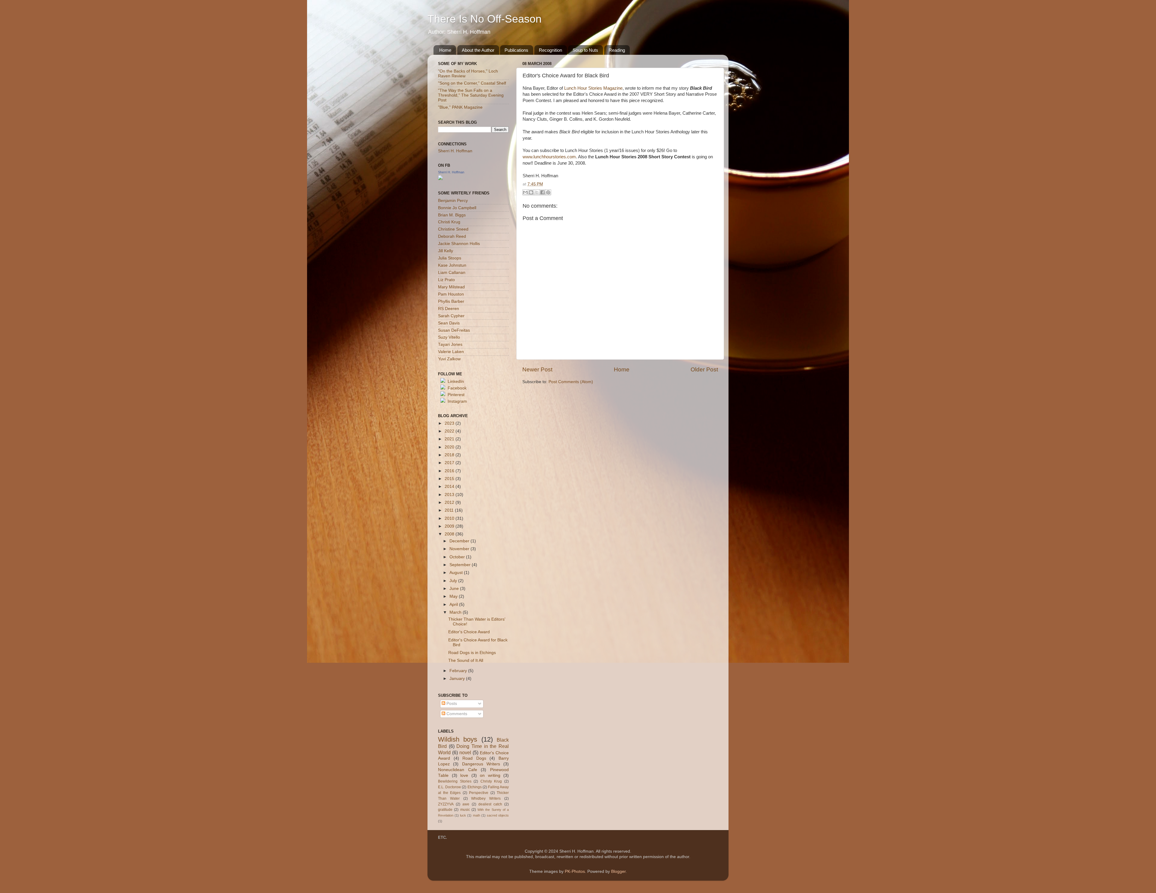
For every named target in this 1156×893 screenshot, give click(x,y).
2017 (450, 462)
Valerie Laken (451, 351)
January (457, 678)
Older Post (704, 369)
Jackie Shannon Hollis (459, 243)
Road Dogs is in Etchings (472, 652)
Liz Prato (446, 280)
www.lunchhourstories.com (549, 156)
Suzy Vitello (449, 337)
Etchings (475, 787)
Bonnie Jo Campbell (457, 208)
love (464, 775)
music (465, 810)
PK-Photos (575, 871)
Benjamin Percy (453, 200)
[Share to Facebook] (542, 192)
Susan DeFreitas (454, 330)
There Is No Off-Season (484, 19)
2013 (450, 494)
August (456, 572)
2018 (450, 455)
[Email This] (525, 192)
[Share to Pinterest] (548, 192)
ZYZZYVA (446, 804)
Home (445, 50)
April (454, 604)
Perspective (478, 793)
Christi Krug (449, 222)
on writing (490, 775)
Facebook (457, 388)
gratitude (445, 810)
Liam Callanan (451, 272)
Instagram (457, 401)
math (476, 815)
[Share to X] (537, 192)
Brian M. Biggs (452, 215)
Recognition (550, 50)
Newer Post (537, 369)
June (454, 588)
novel (465, 752)
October (457, 557)
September (460, 565)
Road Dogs (474, 758)
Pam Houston (451, 294)
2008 (450, 534)
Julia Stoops (449, 258)
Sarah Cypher (451, 316)
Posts (451, 703)
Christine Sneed (453, 229)
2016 (450, 471)
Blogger (618, 871)
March (456, 612)
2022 (450, 431)
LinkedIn (456, 381)
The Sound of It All (465, 660)
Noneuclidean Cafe (457, 769)
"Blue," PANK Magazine (460, 107)
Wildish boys (457, 739)
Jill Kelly (445, 251)
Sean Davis (449, 323)
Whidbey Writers (486, 798)
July (453, 580)
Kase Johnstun (452, 265)
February (458, 670)
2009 (450, 526)
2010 (450, 518)
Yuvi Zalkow (449, 359)
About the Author (478, 50)
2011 (450, 510)
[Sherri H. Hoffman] (440, 178)
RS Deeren (448, 308)
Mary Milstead (451, 287)
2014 (450, 486)
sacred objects (498, 815)
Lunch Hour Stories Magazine (593, 88)
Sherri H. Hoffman (455, 151)
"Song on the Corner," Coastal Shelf (472, 83)
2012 (450, 502)
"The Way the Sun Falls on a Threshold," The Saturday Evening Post (471, 95)
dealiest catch (490, 804)
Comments (456, 714)
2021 (450, 439)
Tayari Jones (450, 344)
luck (463, 815)
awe (465, 804)
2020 (450, 447)
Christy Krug (491, 781)
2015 (450, 478)
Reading (617, 50)
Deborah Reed (452, 236)
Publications (516, 50)
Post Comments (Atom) (570, 382)
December (460, 541)
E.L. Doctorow (449, 787)
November (460, 549)
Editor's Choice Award (469, 632)
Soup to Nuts (585, 50)
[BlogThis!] (531, 192)
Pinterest (456, 394)
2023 (450, 423)
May (454, 596)
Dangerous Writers (481, 764)
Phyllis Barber (451, 301)
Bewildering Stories (454, 781)
